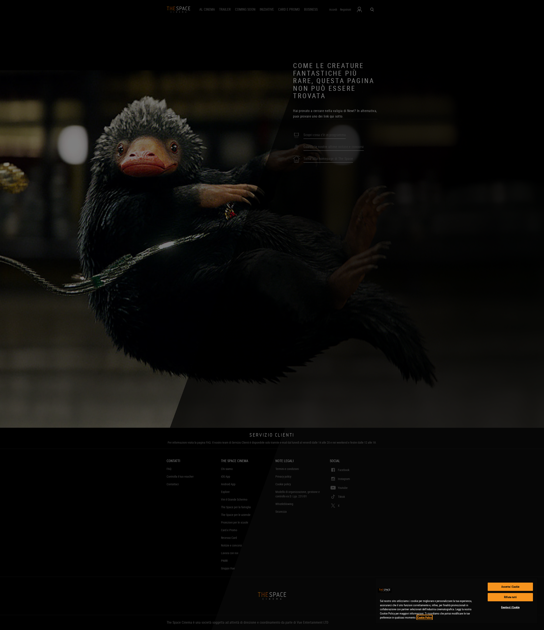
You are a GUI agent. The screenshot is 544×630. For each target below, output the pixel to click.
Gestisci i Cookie (510, 607)
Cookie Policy (424, 617)
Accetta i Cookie (510, 587)
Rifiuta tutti (510, 597)
